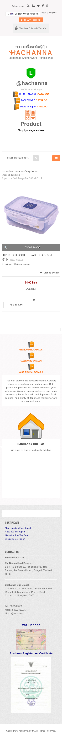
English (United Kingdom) (26, 14)
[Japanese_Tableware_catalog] (17, 100)
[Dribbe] (47, 5)
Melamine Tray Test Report (17, 535)
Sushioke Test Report (15, 539)
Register (53, 12)
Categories (29, 171)
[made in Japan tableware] (19, 106)
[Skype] (28, 5)
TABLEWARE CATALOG (31, 361)
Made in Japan (28, 106)
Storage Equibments (11, 175)
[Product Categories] (30, 114)
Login (43, 12)
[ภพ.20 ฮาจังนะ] (31, 639)
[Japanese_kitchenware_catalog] (15, 94)
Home (17, 171)
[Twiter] (38, 5)
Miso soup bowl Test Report (18, 528)
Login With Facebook (31, 20)
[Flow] (33, 5)
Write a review (22, 264)
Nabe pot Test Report (15, 532)
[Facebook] (43, 5)
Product (31, 124)
